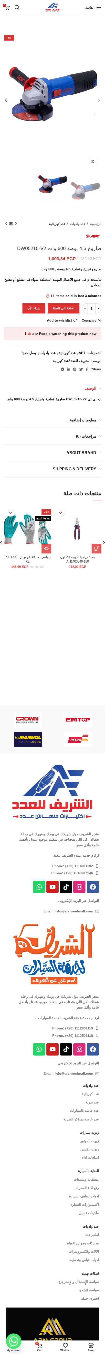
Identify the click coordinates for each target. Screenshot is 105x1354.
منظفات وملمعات (86, 1179)
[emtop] (78, 719)
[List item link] (52, 866)
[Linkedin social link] (69, 369)
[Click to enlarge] (93, 161)
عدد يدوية (92, 1102)
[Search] (17, 7)
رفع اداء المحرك (87, 1188)
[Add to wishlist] (60, 512)
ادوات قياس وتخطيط (84, 1260)
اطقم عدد (92, 1235)
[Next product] (6, 224)
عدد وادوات (77, 224)
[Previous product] (15, 224)
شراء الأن (33, 308)
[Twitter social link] (81, 369)
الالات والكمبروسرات (84, 1251)
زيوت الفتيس (89, 1149)
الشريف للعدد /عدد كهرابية (71, 361)
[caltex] (28, 739)
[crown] (28, 719)
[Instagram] (79, 887)
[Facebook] (93, 887)
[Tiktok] (66, 887)
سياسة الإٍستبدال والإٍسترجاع (79, 1282)
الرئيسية (95, 224)
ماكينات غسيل (89, 1213)
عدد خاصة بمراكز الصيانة (81, 1119)
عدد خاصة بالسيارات (84, 1111)
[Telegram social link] (62, 369)
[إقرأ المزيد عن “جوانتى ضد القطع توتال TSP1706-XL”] (46, 548)
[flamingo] (78, 739)
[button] (96, 548)
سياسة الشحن (88, 1290)
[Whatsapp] (39, 887)
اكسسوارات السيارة (85, 1204)
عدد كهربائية (57, 224)
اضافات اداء (90, 1158)
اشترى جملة (90, 1298)
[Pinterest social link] (75, 369)
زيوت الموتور (89, 1141)
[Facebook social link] (86, 369)
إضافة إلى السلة (63, 308)
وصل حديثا (29, 353)
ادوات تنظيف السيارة (84, 1196)
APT (82, 353)
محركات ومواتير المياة (83, 1243)
